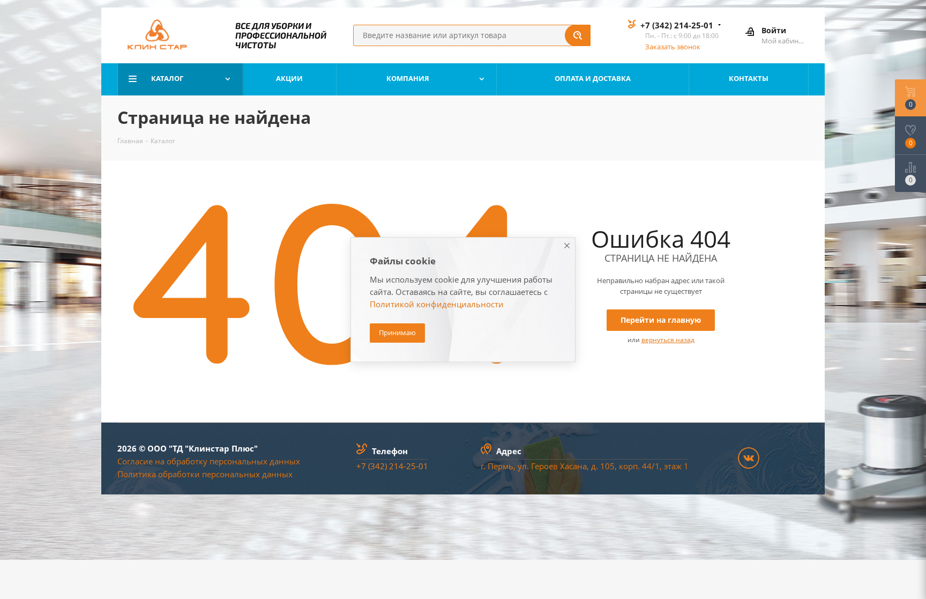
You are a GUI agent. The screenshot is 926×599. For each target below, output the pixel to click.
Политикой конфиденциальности (437, 304)
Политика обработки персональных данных (205, 474)
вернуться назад (667, 339)
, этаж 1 (674, 466)
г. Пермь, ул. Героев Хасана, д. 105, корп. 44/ (568, 466)
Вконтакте (748, 458)
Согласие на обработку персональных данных (208, 461)
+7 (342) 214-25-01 (676, 25)
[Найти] (578, 35)
